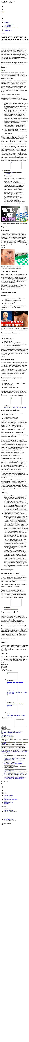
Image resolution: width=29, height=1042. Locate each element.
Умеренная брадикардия (7, 737)
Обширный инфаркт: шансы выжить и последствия (14, 751)
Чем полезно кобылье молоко (11, 609)
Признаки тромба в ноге (7, 735)
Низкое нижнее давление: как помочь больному (13, 746)
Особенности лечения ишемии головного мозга (13, 748)
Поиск (2, 11)
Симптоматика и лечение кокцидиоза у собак (15, 773)
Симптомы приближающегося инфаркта (11, 732)
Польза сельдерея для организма (15, 682)
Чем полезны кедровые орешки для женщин (15, 407)
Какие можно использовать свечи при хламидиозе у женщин (13, 764)
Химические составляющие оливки (16, 715)
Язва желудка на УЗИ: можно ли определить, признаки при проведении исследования (15, 778)
